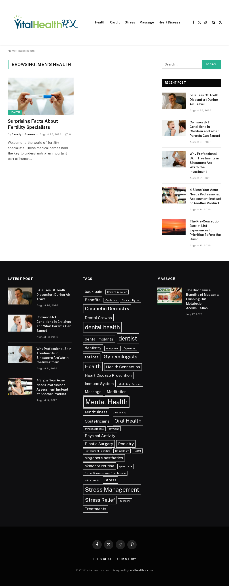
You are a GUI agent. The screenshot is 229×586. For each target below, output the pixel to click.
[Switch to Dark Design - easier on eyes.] (220, 22)
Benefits (92, 299)
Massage (147, 22)
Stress (130, 22)
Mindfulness (96, 412)
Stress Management (112, 489)
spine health (92, 480)
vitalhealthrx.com (141, 570)
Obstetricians (97, 421)
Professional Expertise (97, 451)
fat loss (92, 357)
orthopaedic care (94, 428)
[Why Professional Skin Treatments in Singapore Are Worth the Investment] (174, 159)
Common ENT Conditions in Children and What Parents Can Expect (205, 129)
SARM (137, 451)
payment (113, 428)
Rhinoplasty (122, 451)
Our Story (126, 559)
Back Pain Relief (117, 292)
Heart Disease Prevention (108, 375)
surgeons (125, 500)
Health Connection (123, 366)
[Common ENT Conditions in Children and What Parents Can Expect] (174, 128)
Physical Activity (100, 435)
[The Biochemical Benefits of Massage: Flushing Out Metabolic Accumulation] (169, 296)
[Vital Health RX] (46, 22)
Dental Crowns (98, 317)
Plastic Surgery (99, 443)
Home (12, 50)
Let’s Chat (102, 559)
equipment (112, 348)
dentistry (93, 347)
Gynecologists (120, 357)
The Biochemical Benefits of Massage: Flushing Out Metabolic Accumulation (202, 299)
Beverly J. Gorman (23, 134)
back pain (93, 291)
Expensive (129, 348)
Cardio (115, 22)
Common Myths (130, 300)
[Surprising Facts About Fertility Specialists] (41, 96)
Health (100, 22)
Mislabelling (119, 412)
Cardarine (111, 300)
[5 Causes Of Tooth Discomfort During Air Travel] (174, 101)
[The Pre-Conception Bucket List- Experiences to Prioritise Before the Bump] (174, 227)
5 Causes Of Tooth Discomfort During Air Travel (204, 99)
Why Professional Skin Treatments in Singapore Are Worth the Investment (204, 162)
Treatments (95, 508)
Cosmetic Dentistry (107, 308)
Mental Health (106, 402)
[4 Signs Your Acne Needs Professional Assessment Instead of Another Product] (174, 195)
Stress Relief (100, 500)
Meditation (117, 391)
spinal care (125, 466)
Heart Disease (169, 22)
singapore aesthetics (104, 457)
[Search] (213, 22)
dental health (102, 327)
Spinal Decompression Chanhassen (105, 473)
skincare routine (99, 465)
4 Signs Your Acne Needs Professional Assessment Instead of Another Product (205, 196)
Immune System (99, 383)
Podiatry (126, 443)
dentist (128, 338)
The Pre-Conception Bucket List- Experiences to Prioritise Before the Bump (205, 230)
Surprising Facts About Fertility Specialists (33, 124)
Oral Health (128, 421)
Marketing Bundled (130, 384)
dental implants (99, 339)
